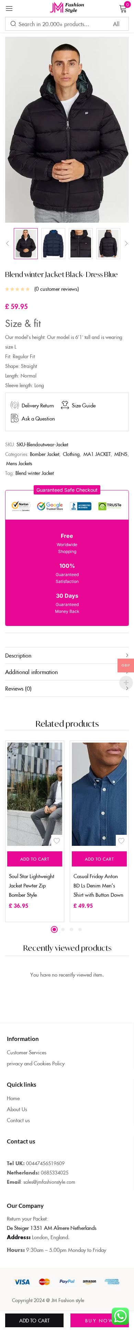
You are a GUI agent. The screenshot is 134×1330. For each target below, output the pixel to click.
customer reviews (56, 288)
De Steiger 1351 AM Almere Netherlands (52, 1227)
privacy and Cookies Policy (36, 1063)
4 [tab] (80, 929)
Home (13, 1098)
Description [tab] (18, 655)
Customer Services (26, 1052)
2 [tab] (63, 929)
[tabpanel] (34, 831)
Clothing (71, 453)
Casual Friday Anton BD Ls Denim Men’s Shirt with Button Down (98, 885)
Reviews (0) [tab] (18, 688)
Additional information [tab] (31, 671)
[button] (67, 489)
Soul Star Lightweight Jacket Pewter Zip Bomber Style (31, 885)
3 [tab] (71, 929)
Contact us (18, 1120)
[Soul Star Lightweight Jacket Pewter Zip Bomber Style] (58, 794)
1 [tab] (54, 929)
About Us (17, 1109)
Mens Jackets (19, 463)
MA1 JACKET (97, 453)
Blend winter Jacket (34, 472)
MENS (120, 453)
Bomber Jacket (44, 453)
